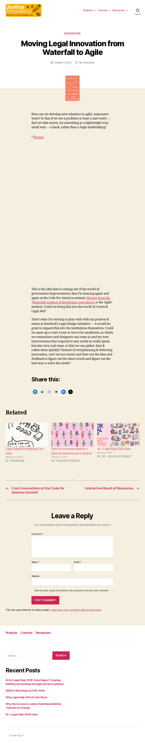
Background (72, 33)
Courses (102, 10)
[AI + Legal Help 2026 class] (118, 435)
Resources (118, 10)
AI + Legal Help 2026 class (113, 449)
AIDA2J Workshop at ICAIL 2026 (25, 690)
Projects (88, 10)
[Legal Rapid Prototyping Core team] (27, 435)
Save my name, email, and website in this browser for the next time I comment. (71, 590)
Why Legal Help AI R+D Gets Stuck (26, 697)
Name (35, 562)
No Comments (86, 62)
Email (77, 562)
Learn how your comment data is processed (76, 609)
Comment (37, 534)
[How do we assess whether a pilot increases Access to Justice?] (72, 435)
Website (35, 576)
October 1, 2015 (63, 62)
